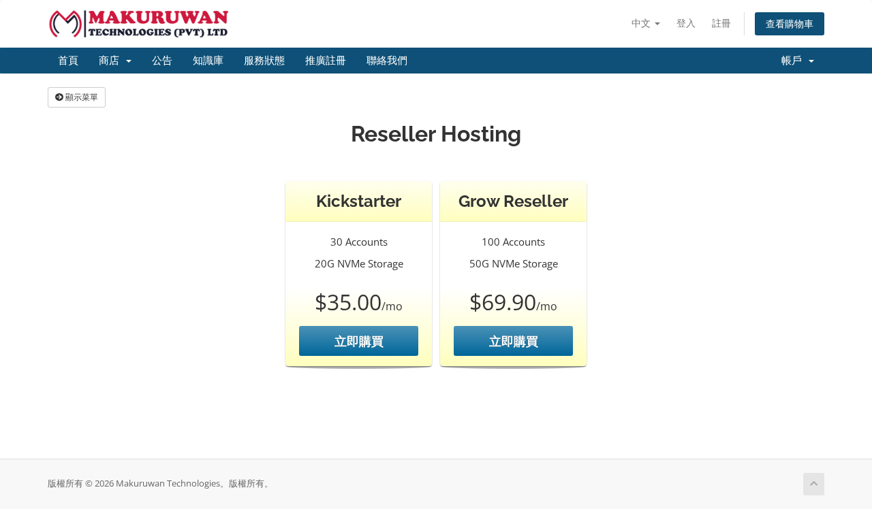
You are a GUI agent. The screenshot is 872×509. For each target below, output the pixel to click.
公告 (162, 60)
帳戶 (794, 60)
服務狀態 (264, 60)
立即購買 (359, 341)
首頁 (68, 60)
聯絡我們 (387, 60)
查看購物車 (789, 23)
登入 (686, 22)
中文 (642, 22)
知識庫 (208, 60)
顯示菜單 (80, 97)
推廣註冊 (325, 60)
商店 (112, 60)
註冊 (721, 22)
